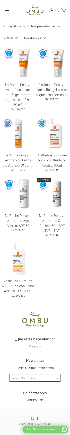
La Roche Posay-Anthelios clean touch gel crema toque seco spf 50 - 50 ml (18, 94)
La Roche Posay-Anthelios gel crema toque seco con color (52, 89)
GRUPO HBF (35, 400)
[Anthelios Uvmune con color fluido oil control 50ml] (52, 133)
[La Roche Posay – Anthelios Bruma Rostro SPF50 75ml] (18, 133)
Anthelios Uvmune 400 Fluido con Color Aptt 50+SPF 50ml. (18, 286)
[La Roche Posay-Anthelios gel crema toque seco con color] (52, 62)
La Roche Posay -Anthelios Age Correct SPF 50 (18, 220)
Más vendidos (32, 38)
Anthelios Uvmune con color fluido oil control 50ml (52, 160)
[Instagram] (32, 418)
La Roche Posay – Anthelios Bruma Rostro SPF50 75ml (18, 160)
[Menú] (7, 10)
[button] (57, 10)
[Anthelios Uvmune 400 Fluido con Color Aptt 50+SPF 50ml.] (18, 258)
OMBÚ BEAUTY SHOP (39, 424)
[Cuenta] (51, 10)
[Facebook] (37, 418)
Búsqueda (35, 346)
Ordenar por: (11, 37)
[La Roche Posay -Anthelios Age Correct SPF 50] (18, 193)
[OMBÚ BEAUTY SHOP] (35, 10)
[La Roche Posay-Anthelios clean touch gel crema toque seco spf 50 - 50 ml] (18, 62)
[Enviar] (56, 378)
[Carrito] (64, 10)
